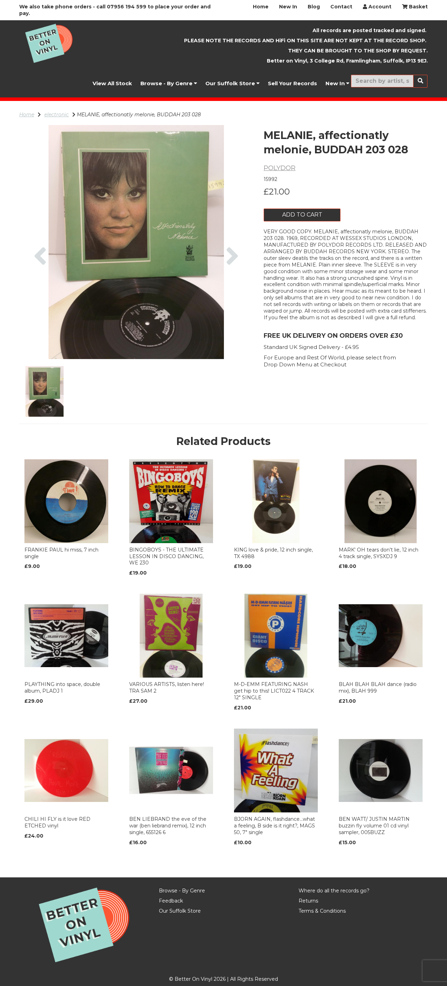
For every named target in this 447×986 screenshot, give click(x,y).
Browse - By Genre (167, 83)
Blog (314, 6)
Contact (341, 6)
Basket (418, 6)
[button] (40, 300)
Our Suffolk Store (230, 83)
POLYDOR (279, 168)
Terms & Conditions (322, 911)
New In (288, 6)
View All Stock (112, 83)
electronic (56, 114)
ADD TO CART (302, 214)
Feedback (171, 901)
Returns (308, 901)
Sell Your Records (292, 83)
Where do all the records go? (334, 891)
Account (379, 6)
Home (261, 6)
